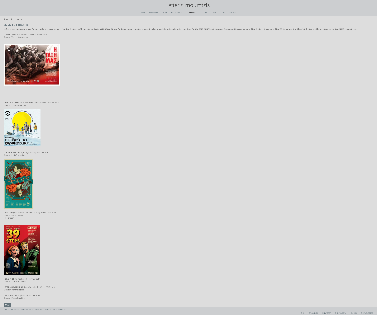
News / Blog (153, 12)
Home (142, 12)
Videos (216, 12)
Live (223, 12)
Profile (165, 12)
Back (7, 305)
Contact (232, 12)
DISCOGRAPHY (177, 12)
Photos (206, 12)
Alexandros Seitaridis (59, 309)
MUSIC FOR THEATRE (16, 24)
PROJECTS (193, 12)
